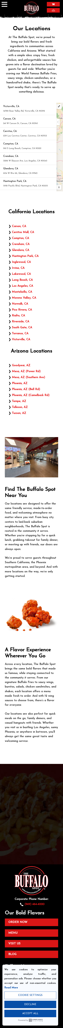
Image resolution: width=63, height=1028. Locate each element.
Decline (30, 1004)
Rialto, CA (18, 315)
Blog (12, 954)
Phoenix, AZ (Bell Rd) (26, 389)
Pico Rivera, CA (22, 309)
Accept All (30, 1013)
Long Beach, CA (22, 280)
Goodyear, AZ (21, 365)
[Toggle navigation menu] (6, 4)
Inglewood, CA (21, 262)
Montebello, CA (22, 292)
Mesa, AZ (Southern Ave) (28, 377)
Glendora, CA (20, 250)
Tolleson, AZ (20, 407)
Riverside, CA (20, 321)
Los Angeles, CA (22, 286)
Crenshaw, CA (21, 244)
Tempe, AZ (19, 401)
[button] (28, 109)
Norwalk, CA (20, 303)
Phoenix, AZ (19, 383)
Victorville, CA (21, 339)
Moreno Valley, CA (24, 298)
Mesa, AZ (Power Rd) (26, 371)
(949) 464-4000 (34, 904)
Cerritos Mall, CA (23, 232)
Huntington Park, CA (25, 256)
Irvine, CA (18, 268)
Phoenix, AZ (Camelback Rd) (30, 395)
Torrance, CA (20, 333)
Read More (11, 987)
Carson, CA (19, 226)
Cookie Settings (30, 995)
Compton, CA (20, 238)
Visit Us (14, 943)
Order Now (17, 922)
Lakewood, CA (21, 274)
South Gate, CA (22, 327)
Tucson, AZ (19, 413)
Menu (13, 933)
